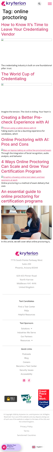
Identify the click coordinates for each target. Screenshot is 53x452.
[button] (39, 3)
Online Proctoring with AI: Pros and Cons (25, 142)
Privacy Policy (26, 426)
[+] (50, 3)
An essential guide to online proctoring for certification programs (22, 196)
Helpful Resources (26, 314)
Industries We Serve (26, 332)
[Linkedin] (24, 380)
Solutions (25, 328)
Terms (26, 431)
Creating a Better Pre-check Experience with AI (25, 119)
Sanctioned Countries (26, 435)
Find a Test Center (26, 306)
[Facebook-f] (29, 380)
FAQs (26, 310)
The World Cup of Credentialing (17, 76)
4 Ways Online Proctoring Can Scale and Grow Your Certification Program (25, 166)
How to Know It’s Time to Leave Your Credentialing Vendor (24, 29)
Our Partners (26, 336)
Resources (25, 340)
